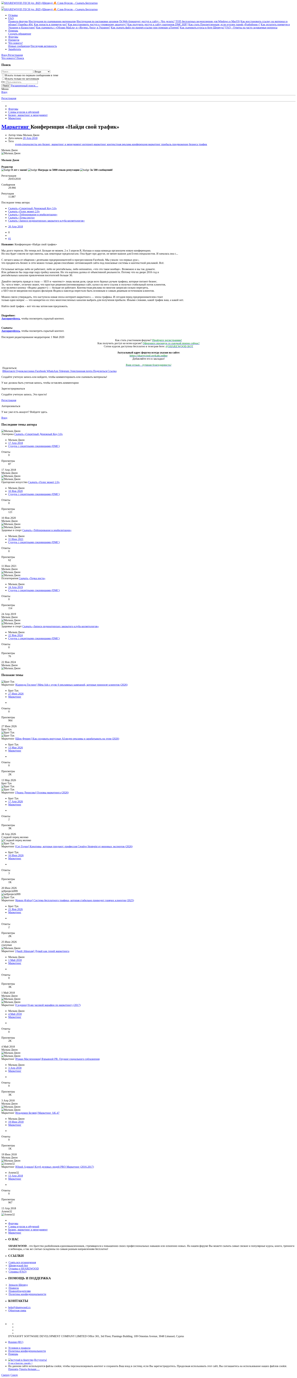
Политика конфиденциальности (27, 1294)
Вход (4, 92)
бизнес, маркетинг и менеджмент (62, 144)
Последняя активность (43, 46)
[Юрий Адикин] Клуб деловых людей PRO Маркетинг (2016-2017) (54, 1166)
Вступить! (40, 1359)
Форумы (13, 36)
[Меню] (2, 7)
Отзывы (13, 15)
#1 (9, 238)
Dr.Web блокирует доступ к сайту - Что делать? (147, 21)
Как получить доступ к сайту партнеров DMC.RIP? (157, 24)
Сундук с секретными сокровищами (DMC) (34, 446)
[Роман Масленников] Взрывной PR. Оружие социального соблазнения (57, 1058)
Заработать (14, 49)
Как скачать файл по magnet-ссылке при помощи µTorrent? (145, 27)
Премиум (13, 39)
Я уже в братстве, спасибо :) (20, 1363)
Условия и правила (19, 1347)
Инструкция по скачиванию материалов (52, 21)
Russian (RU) (15, 1342)
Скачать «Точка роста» (21, 217)
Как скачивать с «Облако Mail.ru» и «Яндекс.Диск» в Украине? (73, 27)
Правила (14, 1287)
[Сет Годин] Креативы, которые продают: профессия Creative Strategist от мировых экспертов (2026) (74, 846)
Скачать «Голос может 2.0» (24, 211)
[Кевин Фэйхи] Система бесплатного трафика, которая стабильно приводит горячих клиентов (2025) (74, 900)
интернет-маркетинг (94, 144)
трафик (203, 144)
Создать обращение (19, 33)
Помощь (13, 30)
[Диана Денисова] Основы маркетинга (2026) (42, 792)
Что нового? (15, 43)
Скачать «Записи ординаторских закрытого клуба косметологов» (46, 220)
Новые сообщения (19, 46)
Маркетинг (14, 696)
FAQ (11, 18)
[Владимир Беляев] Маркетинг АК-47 (37, 1112)
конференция (140, 144)
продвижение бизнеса (185, 144)
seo (40, 144)
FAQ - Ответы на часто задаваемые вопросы (251, 27)
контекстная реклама (119, 144)
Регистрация (8, 98)
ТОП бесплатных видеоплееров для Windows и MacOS (207, 21)
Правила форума (18, 21)
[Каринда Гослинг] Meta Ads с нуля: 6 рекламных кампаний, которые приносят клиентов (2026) (71, 684)
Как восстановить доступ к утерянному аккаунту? (97, 24)
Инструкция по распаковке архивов (97, 21)
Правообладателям (20, 1291)
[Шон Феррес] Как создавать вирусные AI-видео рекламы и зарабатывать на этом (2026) (67, 738)
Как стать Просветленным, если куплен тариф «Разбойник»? (224, 24)
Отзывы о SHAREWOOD (24, 1268)
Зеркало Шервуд (18, 1284)
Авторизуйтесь (10, 318)
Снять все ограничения (22, 1262)
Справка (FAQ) (17, 1271)
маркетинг (154, 144)
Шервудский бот (18, 1265)
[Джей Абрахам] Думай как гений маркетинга (42, 951)
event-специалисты (26, 144)
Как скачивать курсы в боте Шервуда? (202, 27)
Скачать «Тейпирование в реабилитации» (32, 214)
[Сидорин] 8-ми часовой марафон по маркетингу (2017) (48, 1005)
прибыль (166, 144)
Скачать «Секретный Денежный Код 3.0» (32, 208)
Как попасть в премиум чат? (50, 24)
